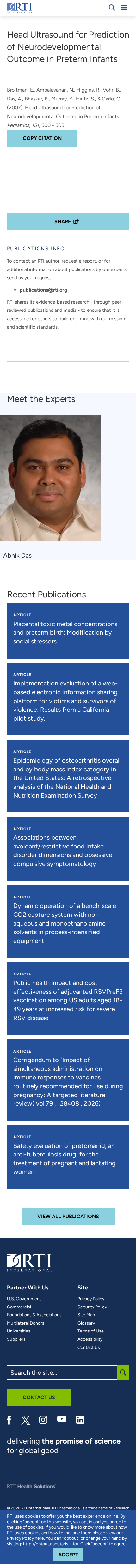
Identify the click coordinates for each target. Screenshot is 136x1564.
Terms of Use (90, 1331)
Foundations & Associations (34, 1315)
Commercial (19, 1307)
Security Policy (92, 1307)
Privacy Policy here (25, 1538)
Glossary (86, 1323)
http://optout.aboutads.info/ (50, 1544)
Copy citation (42, 138)
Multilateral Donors (25, 1323)
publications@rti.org (43, 290)
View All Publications (68, 1216)
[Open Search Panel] (112, 7)
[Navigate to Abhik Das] (53, 481)
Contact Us (88, 1347)
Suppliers (16, 1339)
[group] (54, 487)
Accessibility (89, 1339)
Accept (70, 1554)
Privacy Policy (90, 1299)
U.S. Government (24, 1299)
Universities (18, 1331)
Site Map (86, 1315)
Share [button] (62, 222)
